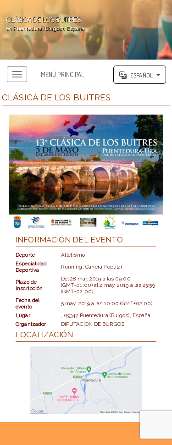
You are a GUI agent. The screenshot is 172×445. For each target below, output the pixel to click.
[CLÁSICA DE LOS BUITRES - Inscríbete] (86, 173)
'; (42, 24)
